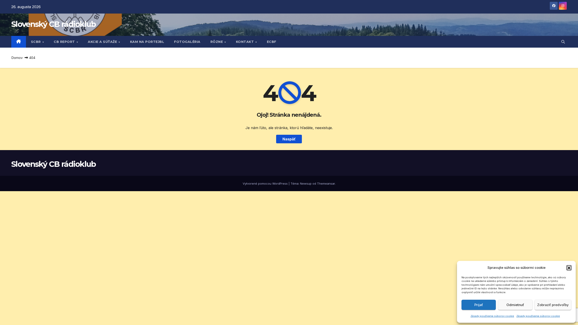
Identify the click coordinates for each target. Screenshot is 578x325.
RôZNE (217, 42)
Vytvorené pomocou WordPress (266, 183)
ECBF (271, 42)
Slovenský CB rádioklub (53, 24)
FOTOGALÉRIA (187, 42)
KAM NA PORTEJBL (147, 42)
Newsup (306, 183)
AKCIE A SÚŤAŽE (103, 42)
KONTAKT (245, 42)
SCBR (36, 42)
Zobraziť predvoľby (553, 305)
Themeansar (326, 183)
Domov (17, 58)
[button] (569, 267)
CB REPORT (65, 42)
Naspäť (289, 139)
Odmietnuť (515, 305)
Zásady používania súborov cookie (492, 316)
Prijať (478, 305)
